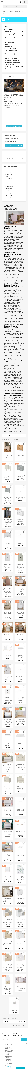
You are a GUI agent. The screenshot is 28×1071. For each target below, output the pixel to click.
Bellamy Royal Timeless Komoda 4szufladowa (7, 766)
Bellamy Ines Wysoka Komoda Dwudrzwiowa (7, 566)
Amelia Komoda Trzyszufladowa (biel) (8, 455)
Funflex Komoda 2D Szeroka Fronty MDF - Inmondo (20, 921)
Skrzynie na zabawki (10, 48)
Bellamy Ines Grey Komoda (20, 475)
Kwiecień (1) (9, 178)
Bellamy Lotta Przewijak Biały (7, 656)
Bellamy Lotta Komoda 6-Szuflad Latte (7, 613)
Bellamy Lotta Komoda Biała (20, 612)
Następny (22, 1021)
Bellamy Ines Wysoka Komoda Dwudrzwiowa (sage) (20, 567)
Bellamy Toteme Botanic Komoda (7, 877)
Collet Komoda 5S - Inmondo (20, 899)
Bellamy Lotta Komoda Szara (20, 635)
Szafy (5, 40)
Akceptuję (20, 1068)
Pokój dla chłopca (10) (10, 141)
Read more (7, 107)
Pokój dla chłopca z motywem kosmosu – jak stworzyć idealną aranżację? (13, 95)
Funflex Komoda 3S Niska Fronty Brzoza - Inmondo (7, 943)
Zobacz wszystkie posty (14, 126)
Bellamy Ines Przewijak (20, 542)
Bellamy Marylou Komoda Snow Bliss (7, 677)
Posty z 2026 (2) (8, 170)
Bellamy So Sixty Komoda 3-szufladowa (7, 833)
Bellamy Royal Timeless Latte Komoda (7, 788)
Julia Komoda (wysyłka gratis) (20, 987)
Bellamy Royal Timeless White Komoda (7, 810)
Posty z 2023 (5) (8, 174)
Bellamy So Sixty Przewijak (20, 832)
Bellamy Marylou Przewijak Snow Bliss (20, 678)
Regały (6, 44)
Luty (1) (8, 182)
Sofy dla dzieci (8, 56)
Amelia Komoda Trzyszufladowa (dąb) (20, 455)
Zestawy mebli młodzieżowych (13, 62)
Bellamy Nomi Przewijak (20, 698)
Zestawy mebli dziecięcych (11, 60)
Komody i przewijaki (9, 34)
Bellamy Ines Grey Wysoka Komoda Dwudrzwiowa (7, 521)
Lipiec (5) (8, 197)
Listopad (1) (9, 190)
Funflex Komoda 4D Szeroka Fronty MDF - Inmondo (20, 966)
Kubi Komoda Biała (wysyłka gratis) (14, 1009)
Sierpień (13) (9, 196)
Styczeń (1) (9, 184)
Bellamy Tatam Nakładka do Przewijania (20, 855)
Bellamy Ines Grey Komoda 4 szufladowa (7, 499)
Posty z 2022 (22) (8, 186)
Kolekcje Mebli (8, 32)
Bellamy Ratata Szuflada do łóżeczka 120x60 (20, 743)
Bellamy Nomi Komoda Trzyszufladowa (8, 699)
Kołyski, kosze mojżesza (11, 54)
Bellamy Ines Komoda (20, 520)
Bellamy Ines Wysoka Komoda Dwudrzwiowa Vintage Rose (7, 590)
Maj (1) (7, 176)
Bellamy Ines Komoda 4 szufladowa (7, 543)
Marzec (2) (9, 172)
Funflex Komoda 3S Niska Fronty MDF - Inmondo (20, 943)
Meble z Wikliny (8, 29)
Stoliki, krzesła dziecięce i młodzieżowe (11, 51)
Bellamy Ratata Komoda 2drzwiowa (20, 720)
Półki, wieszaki (8, 46)
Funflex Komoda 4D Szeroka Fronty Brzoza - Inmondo (7, 966)
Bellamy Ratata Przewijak (7, 742)
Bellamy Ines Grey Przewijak (20, 498)
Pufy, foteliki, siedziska (10, 58)
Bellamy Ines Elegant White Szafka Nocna (7, 476)
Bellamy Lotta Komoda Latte (7, 635)
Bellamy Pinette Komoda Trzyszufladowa (8, 721)
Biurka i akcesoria (9, 42)
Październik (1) (9, 192)
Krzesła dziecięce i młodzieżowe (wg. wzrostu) (13, 67)
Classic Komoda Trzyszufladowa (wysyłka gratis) (7, 900)
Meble (7, 26)
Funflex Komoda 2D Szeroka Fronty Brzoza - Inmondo (7, 921)
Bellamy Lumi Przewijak (20, 656)
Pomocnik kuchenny (9, 64)
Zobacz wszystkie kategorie (14, 145)
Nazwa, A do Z (14, 436)
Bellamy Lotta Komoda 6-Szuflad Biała (20, 590)
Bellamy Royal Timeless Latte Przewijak (20, 788)
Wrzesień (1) (9, 194)
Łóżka (5, 36)
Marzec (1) (8, 180)
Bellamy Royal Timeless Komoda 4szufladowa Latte (20, 766)
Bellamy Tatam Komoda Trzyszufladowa (8, 855)
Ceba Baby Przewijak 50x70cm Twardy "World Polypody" (20, 878)
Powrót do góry (18, 1025)
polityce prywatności (8, 1067)
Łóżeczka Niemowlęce (10, 38)
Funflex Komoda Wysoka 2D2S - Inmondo (7, 988)
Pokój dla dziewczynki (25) (11, 138)
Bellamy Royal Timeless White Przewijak (20, 810)
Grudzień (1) (9, 188)
